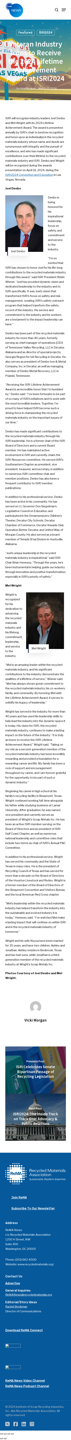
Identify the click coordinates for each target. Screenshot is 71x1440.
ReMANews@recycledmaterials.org (28, 1294)
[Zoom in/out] (12, 1433)
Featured (25, 32)
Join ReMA (19, 1197)
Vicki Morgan (27, 88)
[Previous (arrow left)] (1, 1438)
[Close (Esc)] (1, 1433)
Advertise (12, 1283)
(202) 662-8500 (26, 1259)
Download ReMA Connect (24, 1330)
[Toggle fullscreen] (8, 1433)
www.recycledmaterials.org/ (36, 1264)
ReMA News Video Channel (25, 1380)
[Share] (5, 1433)
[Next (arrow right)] (5, 1438)
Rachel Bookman (16, 1306)
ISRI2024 (45, 32)
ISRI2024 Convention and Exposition (29, 175)
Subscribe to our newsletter (33, 1208)
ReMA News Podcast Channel (27, 1386)
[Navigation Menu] (64, 10)
